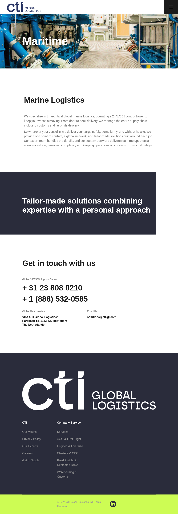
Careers (27, 453)
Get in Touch (30, 460)
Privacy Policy (31, 439)
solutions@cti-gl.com (101, 317)
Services (62, 432)
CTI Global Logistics (77, 501)
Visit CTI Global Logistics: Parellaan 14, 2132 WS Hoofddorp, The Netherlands (45, 320)
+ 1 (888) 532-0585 (55, 298)
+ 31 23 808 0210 (52, 287)
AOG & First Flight (69, 439)
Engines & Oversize (70, 446)
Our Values (29, 432)
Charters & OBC (67, 453)
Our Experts (30, 446)
